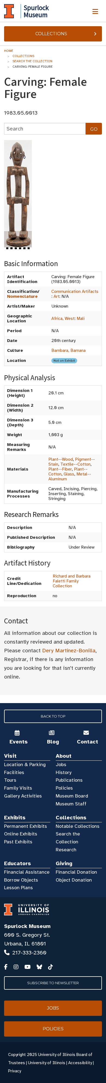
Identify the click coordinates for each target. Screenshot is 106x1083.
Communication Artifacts (74, 291)
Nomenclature (22, 296)
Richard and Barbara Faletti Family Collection (72, 581)
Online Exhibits (20, 834)
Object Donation (74, 880)
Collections (51, 33)
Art (56, 296)
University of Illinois (46, 1062)
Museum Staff (71, 804)
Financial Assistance (26, 872)
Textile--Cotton (75, 464)
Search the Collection (32, 61)
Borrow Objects (21, 880)
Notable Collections (77, 826)
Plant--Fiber (60, 469)
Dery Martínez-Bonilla (68, 650)
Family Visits (18, 788)
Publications (69, 780)
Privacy (14, 1071)
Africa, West (62, 318)
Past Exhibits (18, 842)
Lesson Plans (18, 888)
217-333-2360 (29, 952)
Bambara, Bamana (68, 350)
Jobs (61, 764)
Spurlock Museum (27, 926)
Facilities (14, 772)
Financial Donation (76, 872)
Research (66, 850)
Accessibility (80, 1062)
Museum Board (72, 796)
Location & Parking (25, 764)
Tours (10, 780)
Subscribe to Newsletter (53, 983)
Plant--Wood (60, 459)
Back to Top (53, 716)
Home (8, 51)
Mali (81, 318)
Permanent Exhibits (25, 826)
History (63, 772)
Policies (64, 788)
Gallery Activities (23, 796)
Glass (69, 474)
